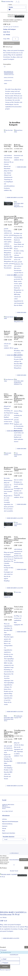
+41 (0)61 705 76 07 (8, 811)
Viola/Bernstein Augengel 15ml (19, 732)
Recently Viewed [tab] (14, 870)
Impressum (4, 826)
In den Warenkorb (10, 43)
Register (4, 974)
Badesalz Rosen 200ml (18, 145)
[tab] (8, 71)
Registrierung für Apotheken (8, 833)
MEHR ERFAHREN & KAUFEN (15, 197)
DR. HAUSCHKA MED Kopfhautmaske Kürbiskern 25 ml (19, 398)
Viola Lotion (18, 606)
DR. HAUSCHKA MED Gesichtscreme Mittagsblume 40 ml (19, 335)
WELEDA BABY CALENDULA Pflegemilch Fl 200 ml (9, 540)
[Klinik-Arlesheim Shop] (12, 1)
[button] (4, 66)
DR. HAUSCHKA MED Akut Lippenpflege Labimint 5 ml (8, 610)
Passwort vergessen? (5, 970)
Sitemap (4, 828)
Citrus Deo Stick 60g (7, 145)
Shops (3, 830)
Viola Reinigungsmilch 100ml (20, 469)
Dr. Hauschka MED (10, 222)
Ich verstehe (24, 859)
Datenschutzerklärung (7, 823)
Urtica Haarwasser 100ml (8, 395)
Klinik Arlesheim (10, 148)
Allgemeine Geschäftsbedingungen (10, 821)
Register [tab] (16, 954)
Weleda (8, 34)
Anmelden (5, 966)
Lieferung (4, 819)
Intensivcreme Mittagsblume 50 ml (9, 218)
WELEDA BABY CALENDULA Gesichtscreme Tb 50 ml (13, 913)
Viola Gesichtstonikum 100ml (20, 538)
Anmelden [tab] (12, 954)
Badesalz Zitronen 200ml (7, 333)
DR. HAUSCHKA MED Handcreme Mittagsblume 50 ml (19, 220)
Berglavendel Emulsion (8, 468)
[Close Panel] (26, 868)
